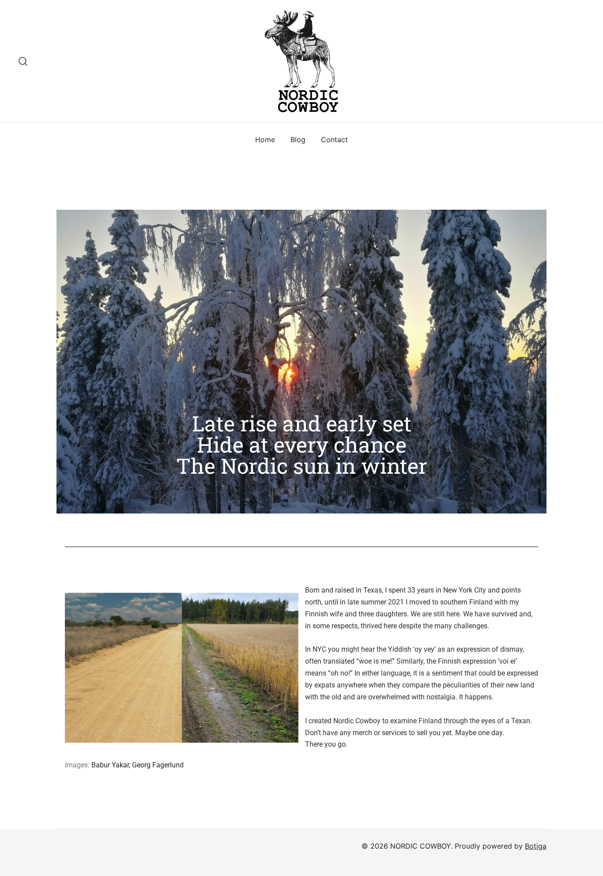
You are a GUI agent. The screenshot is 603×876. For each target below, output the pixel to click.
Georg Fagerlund (158, 765)
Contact (334, 139)
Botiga (535, 846)
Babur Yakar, (111, 765)
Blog (297, 139)
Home (265, 139)
